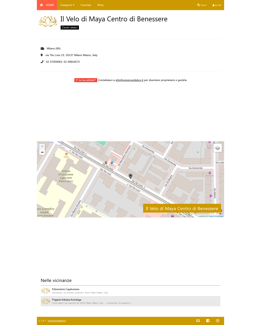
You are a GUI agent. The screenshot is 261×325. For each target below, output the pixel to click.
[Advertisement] (130, 114)
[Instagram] (217, 321)
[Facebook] (207, 321)
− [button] (42, 152)
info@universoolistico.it (129, 80)
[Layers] (217, 148)
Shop (100, 4)
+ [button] (42, 146)
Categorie (66, 4)
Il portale (86, 4)
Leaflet (201, 215)
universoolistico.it (57, 320)
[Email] (198, 321)
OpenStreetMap (215, 215)
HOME (50, 4)
